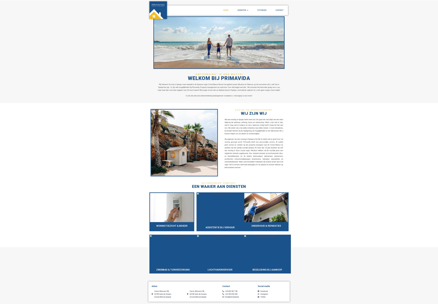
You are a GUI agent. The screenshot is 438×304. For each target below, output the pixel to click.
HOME (225, 10)
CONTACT (279, 10)
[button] (243, 10)
